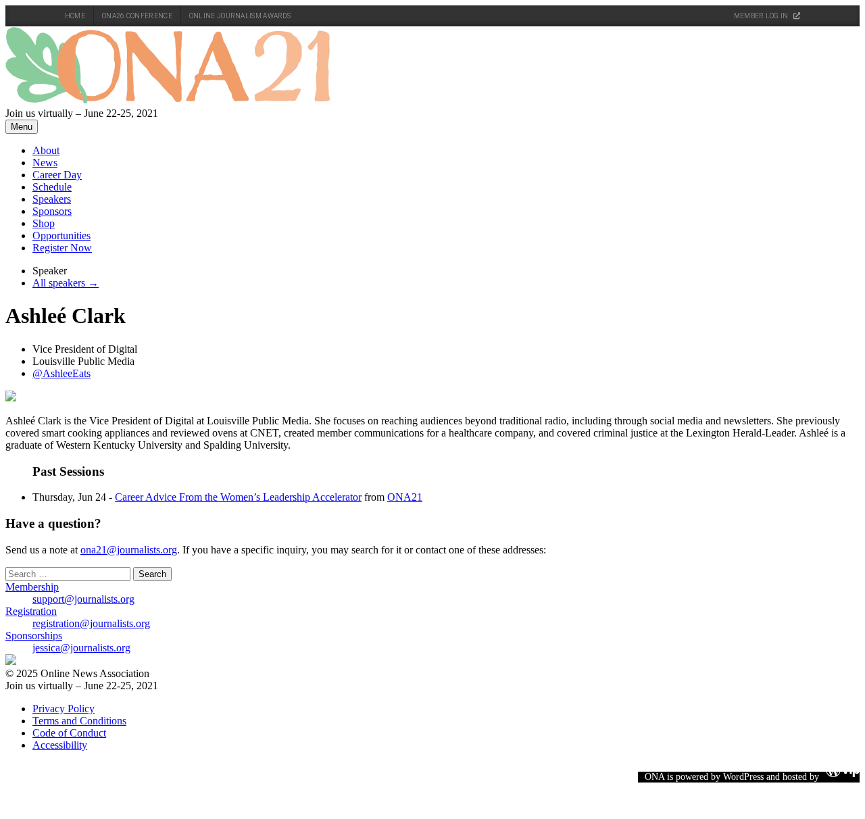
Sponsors (52, 211)
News (44, 162)
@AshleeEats (61, 373)
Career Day (57, 174)
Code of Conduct (69, 733)
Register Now (62, 247)
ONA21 (404, 497)
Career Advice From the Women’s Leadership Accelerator (238, 497)
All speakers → (65, 283)
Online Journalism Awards (240, 16)
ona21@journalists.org (128, 549)
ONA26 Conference (137, 16)
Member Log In (762, 16)
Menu (21, 127)
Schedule (52, 187)
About (45, 150)
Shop (43, 223)
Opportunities (61, 235)
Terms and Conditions (79, 720)
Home (75, 16)
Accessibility (59, 745)
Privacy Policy (63, 708)
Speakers (51, 199)
